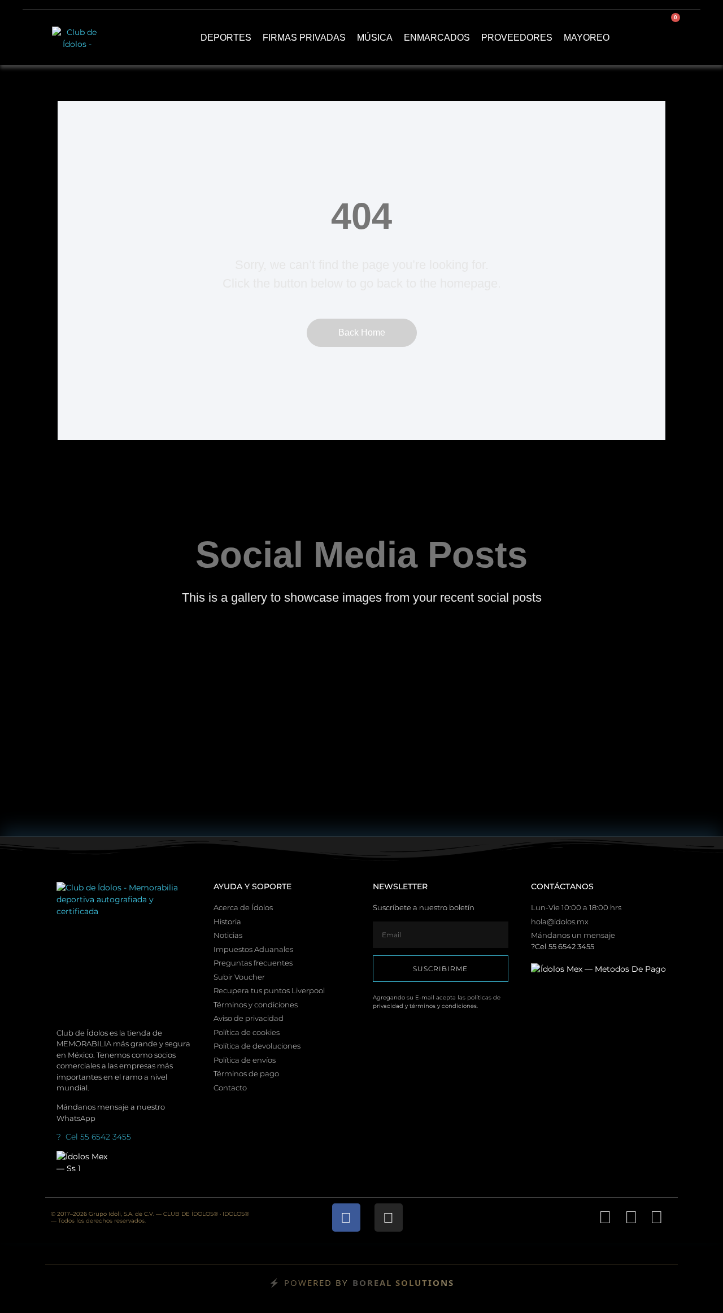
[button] (636, 37)
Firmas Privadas (304, 37)
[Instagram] (388, 1217)
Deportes (226, 37)
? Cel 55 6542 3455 (93, 1137)
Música (375, 37)
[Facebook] (346, 1217)
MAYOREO (586, 37)
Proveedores (516, 37)
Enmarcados (437, 37)
